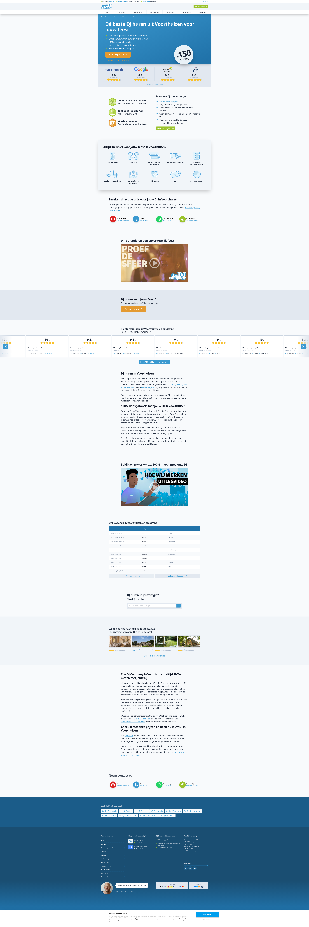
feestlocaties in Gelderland (133, 721)
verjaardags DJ (147, 387)
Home (103, 841)
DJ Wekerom (175, 811)
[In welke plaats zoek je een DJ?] (178, 606)
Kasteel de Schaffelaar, (117, 649)
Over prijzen (104, 873)
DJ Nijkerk (142, 811)
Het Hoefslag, (183, 649)
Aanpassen (206, 919)
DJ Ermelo (158, 811)
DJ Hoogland (168, 815)
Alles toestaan (207, 914)
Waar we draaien (106, 866)
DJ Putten (127, 811)
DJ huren (129, 735)
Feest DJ (103, 851)
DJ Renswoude (193, 811)
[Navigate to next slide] (303, 346)
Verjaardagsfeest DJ (107, 848)
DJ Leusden (110, 815)
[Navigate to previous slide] (6, 346)
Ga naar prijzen (105, 877)
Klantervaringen (106, 859)
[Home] (106, 6)
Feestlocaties (105, 862)
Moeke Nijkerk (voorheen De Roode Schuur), (142, 649)
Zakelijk (103, 855)
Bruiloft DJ (104, 844)
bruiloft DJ (171, 384)
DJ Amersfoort (149, 815)
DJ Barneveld (111, 811)
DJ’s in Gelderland (142, 718)
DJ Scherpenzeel (129, 815)
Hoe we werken (105, 870)
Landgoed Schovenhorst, (162, 649)
